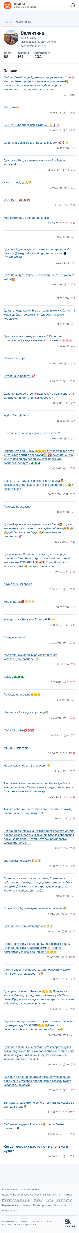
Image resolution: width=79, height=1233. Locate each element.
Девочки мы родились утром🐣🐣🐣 (28, 926)
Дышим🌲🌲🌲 (14, 676)
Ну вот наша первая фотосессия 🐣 (27, 765)
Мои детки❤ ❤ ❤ (16, 747)
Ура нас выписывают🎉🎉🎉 (23, 860)
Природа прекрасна (17, 506)
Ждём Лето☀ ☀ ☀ (16, 415)
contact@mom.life (27, 1224)
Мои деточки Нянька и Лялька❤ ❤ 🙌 (29, 619)
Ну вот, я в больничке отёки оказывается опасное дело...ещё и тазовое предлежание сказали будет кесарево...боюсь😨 (37, 1081)
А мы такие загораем (18, 584)
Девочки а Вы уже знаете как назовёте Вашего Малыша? (35, 162)
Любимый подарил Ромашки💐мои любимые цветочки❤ (34, 1126)
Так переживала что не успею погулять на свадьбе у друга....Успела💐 (39, 1104)
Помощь (69, 1194)
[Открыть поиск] (73, 5)
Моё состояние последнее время (26, 217)
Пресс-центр (9, 1210)
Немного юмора (14, 358)
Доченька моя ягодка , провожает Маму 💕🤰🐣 (36, 142)
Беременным (10, 1205)
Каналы (38, 1199)
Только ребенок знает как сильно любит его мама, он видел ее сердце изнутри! (38, 811)
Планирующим (42, 1205)
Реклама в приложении (16, 1199)
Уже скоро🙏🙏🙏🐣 (18, 182)
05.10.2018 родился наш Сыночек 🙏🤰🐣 (32, 125)
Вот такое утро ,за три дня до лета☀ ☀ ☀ (32, 433)
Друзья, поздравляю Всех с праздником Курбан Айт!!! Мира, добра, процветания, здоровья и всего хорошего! (39, 314)
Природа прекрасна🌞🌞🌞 (22, 694)
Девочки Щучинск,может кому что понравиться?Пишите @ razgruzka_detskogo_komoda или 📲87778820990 (37, 253)
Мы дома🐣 (11, 107)
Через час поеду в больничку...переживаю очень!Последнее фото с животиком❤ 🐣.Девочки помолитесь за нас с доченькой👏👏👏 (37, 948)
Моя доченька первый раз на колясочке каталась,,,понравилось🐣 (30, 657)
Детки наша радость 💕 (19, 376)
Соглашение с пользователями (20, 1189)
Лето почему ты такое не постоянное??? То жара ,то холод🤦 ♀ (39, 277)
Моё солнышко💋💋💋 (19, 730)
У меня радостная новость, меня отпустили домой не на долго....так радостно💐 (37, 971)
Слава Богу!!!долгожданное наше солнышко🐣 (35, 908)
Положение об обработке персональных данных (31, 1194)
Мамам (25, 1205)
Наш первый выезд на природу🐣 (26, 712)
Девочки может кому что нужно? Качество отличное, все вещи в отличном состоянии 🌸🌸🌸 (38, 338)
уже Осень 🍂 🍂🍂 (17, 200)
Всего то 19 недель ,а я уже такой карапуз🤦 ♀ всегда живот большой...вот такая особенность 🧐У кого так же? (38, 484)
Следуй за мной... (15, 637)
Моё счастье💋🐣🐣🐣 (19, 601)
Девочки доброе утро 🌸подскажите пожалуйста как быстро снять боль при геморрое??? (39, 395)
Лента (7, 21)
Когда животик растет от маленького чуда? (36, 1148)
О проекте (60, 1205)
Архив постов (64, 1199)
